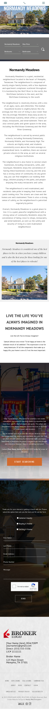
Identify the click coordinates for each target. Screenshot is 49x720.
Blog (20, 685)
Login (36, 685)
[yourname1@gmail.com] (5, 3)
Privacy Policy (24, 692)
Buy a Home (16, 681)
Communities (39, 681)
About (13, 685)
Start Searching (24, 462)
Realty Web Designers (33, 699)
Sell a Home (26, 681)
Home (7, 681)
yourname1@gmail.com (19, 645)
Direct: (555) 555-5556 (18, 648)
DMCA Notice (11, 692)
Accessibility (37, 692)
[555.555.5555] (24, 3)
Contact (27, 685)
